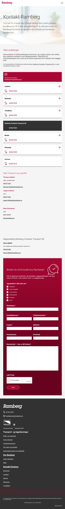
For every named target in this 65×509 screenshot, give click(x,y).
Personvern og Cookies (8, 428)
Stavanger (8, 147)
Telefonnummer (39, 315)
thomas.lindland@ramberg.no (13, 187)
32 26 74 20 (13, 128)
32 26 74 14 (13, 163)
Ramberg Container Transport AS (43, 64)
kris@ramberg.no (9, 218)
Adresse (36, 325)
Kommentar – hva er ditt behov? (19, 344)
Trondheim (8, 110)
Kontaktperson (13, 315)
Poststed (36, 335)
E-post (10, 325)
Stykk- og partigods (9, 436)
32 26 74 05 (13, 115)
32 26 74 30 (13, 103)
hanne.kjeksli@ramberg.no (12, 253)
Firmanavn (11, 306)
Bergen (7, 135)
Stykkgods (12, 286)
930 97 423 (7, 183)
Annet (10, 300)
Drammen (8, 98)
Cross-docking (13, 292)
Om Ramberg (9, 455)
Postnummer (11, 335)
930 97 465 (7, 197)
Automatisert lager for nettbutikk (13, 451)
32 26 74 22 (13, 140)
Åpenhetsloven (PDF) (19, 428)
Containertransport (9, 443)
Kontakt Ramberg (10, 467)
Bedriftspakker (13, 295)
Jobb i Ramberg (8, 459)
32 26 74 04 (13, 152)
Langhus (7, 86)
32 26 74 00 (13, 91)
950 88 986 (7, 249)
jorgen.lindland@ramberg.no (12, 200)
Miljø (4, 463)
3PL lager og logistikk (10, 447)
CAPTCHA (10, 375)
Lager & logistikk (13, 289)
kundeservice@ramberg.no (13, 79)
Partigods (11, 297)
